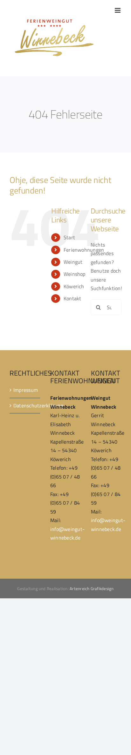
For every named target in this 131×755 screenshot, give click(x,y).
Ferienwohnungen (84, 250)
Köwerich (74, 286)
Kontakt (72, 298)
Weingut (73, 262)
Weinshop (75, 274)
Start (69, 237)
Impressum (25, 390)
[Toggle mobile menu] (118, 10)
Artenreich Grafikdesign (92, 588)
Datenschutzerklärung (25, 405)
